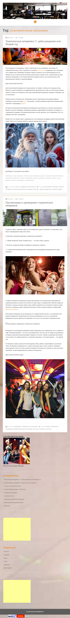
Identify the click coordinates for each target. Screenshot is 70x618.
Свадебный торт (9, 496)
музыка (61, 187)
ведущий (18, 426)
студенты (42, 429)
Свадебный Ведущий (10, 492)
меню (5, 558)
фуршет (48, 429)
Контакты (7, 506)
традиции (23, 187)
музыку (23, 103)
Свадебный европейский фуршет (14, 499)
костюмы (54, 187)
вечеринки (47, 187)
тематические (41, 70)
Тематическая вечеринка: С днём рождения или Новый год (33, 43)
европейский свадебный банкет (14, 502)
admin (21, 37)
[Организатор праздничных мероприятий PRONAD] (21, 617)
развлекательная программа (22, 189)
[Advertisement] (17, 529)
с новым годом (56, 189)
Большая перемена (12, 309)
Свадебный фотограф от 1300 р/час (15, 489)
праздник (9, 189)
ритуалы (35, 189)
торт (25, 101)
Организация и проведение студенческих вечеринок (29, 204)
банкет (48, 426)
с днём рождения (45, 189)
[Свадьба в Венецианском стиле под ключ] (25, 617)
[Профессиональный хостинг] (12, 617)
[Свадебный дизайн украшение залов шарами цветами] (27, 617)
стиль (17, 187)
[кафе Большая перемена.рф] (35, 18)
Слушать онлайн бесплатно (12, 486)
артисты (6, 551)
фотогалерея (31, 187)
